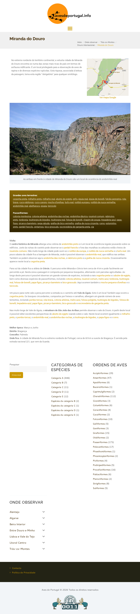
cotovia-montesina (22, 216)
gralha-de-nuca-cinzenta (86, 223)
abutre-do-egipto (64, 199)
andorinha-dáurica (79, 216)
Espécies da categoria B (63, 400)
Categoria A (57, 377)
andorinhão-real (20, 206)
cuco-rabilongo (26, 202)
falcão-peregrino (113, 199)
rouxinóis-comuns (18, 251)
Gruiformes (98, 432)
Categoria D (57, 391)
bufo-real (69, 202)
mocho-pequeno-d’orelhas (113, 282)
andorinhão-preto (70, 244)
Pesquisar (14, 364)
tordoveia (23, 220)
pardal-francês (26, 227)
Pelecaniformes (101, 446)
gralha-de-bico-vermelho (62, 223)
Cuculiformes (99, 414)
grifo (75, 199)
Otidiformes (99, 437)
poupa (44, 206)
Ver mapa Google (108, 97)
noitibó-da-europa (77, 251)
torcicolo (52, 206)
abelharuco (34, 206)
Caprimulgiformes (102, 391)
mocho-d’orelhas (56, 202)
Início (79, 42)
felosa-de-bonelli (74, 220)
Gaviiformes (99, 428)
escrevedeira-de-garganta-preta (75, 227)
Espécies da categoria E (63, 414)
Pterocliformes (100, 478)
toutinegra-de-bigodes (39, 220)
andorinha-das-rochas (58, 216)
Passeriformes (100, 442)
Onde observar (91, 42)
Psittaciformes (100, 474)
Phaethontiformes (102, 451)
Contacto (16, 568)
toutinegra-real (58, 220)
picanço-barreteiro (27, 223)
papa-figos (36, 282)
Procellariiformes (101, 469)
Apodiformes (99, 382)
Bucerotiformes (101, 386)
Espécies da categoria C (63, 405)
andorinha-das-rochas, (55, 258)
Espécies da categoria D (63, 410)
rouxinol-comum (96, 216)
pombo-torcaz (36, 300)
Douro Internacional (86, 45)
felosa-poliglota (88, 300)
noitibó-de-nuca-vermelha (103, 202)
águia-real (83, 199)
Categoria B (57, 382)
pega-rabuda (43, 223)
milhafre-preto (35, 199)
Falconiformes (100, 419)
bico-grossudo (52, 227)
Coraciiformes (100, 409)
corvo (102, 223)
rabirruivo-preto (75, 258)
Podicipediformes (102, 465)
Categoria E (57, 396)
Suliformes (98, 488)
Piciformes (98, 460)
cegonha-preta (20, 199)
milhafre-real (49, 199)
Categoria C (57, 387)
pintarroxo (39, 227)
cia (92, 227)
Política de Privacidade (23, 572)
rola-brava (48, 300)
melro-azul (103, 279)
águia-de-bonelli (96, 199)
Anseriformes (99, 377)
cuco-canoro (41, 202)
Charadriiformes (101, 396)
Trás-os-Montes (107, 42)
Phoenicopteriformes (103, 456)
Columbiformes (101, 405)
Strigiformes (99, 483)
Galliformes (99, 423)
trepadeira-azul (108, 220)
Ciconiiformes (100, 400)
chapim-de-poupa (91, 220)
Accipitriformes (100, 373)
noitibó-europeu (82, 202)
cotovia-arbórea (39, 216)
